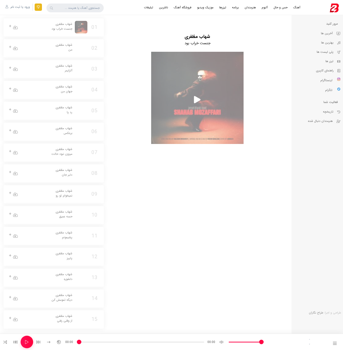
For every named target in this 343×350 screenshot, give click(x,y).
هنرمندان (250, 7)
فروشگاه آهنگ (182, 7)
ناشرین (163, 7)
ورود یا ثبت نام (20, 7)
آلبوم (265, 7)
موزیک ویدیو (205, 7)
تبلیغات (148, 7)
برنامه (235, 7)
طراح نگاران (316, 312)
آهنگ (296, 7)
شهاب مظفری (61, 26)
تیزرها (222, 7)
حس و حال (280, 7)
